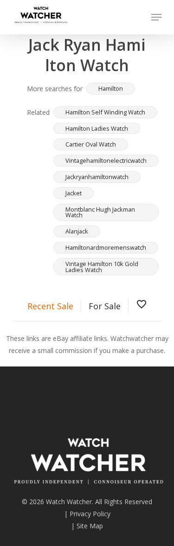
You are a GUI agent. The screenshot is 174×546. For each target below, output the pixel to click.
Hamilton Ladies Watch (96, 128)
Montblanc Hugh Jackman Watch (100, 212)
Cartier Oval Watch (90, 144)
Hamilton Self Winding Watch (105, 112)
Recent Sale (50, 306)
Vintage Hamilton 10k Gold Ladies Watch (101, 267)
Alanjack (76, 231)
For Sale (105, 306)
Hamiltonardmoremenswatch (105, 247)
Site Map (90, 525)
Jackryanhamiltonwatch (97, 177)
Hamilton (110, 88)
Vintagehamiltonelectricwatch (106, 160)
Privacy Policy (90, 513)
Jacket (73, 193)
